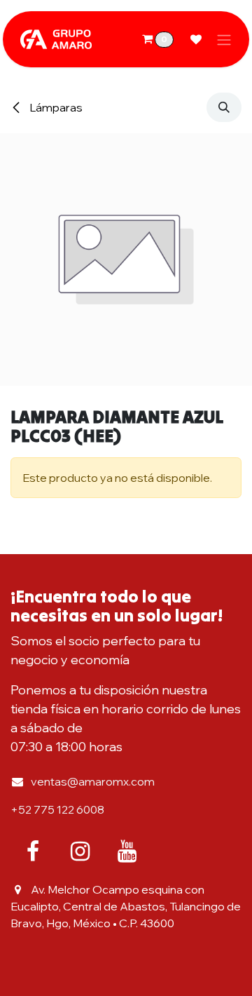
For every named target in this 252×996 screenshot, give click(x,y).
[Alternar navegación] (224, 39)
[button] (223, 107)
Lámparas (55, 107)
